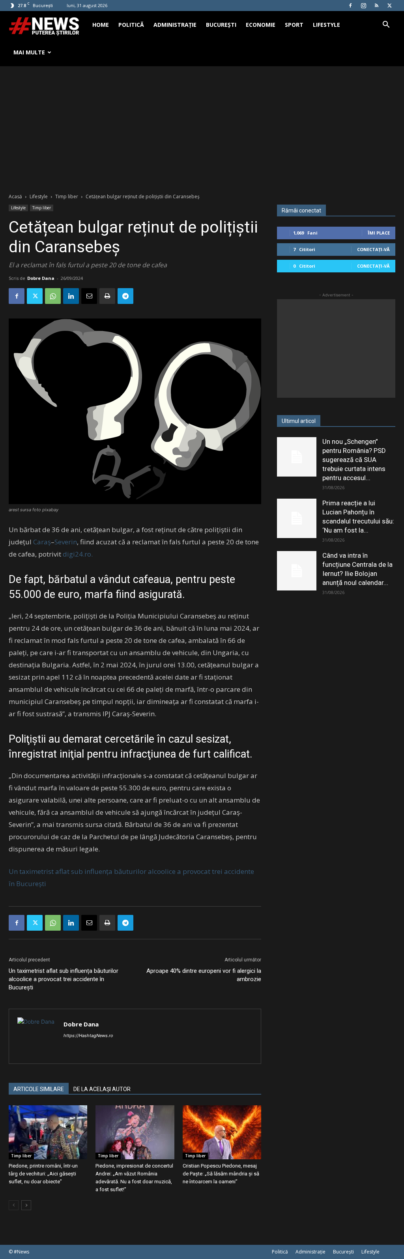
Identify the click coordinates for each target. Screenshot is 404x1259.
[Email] (89, 296)
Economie (260, 24)
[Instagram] (363, 5)
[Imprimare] (107, 296)
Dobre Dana (40, 278)
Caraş (42, 541)
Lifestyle (326, 24)
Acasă (15, 196)
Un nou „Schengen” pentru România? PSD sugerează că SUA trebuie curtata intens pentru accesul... (354, 460)
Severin (65, 541)
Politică (131, 24)
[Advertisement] (202, 125)
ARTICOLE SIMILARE (38, 1089)
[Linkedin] (71, 296)
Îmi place (379, 233)
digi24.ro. (78, 554)
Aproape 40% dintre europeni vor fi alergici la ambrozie (203, 975)
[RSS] (376, 5)
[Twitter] (389, 5)
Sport (294, 24)
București (221, 24)
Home (100, 24)
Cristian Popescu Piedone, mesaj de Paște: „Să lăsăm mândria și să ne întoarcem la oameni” (221, 1174)
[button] (385, 25)
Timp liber (66, 196)
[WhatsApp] (53, 296)
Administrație (174, 24)
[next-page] (26, 1205)
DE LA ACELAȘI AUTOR (102, 1089)
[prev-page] (14, 1205)
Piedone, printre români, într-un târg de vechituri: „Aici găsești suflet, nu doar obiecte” (43, 1174)
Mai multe (29, 52)
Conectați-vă (373, 249)
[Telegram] (125, 296)
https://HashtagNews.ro (88, 1035)
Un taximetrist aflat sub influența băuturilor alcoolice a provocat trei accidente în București (63, 979)
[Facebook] (350, 5)
